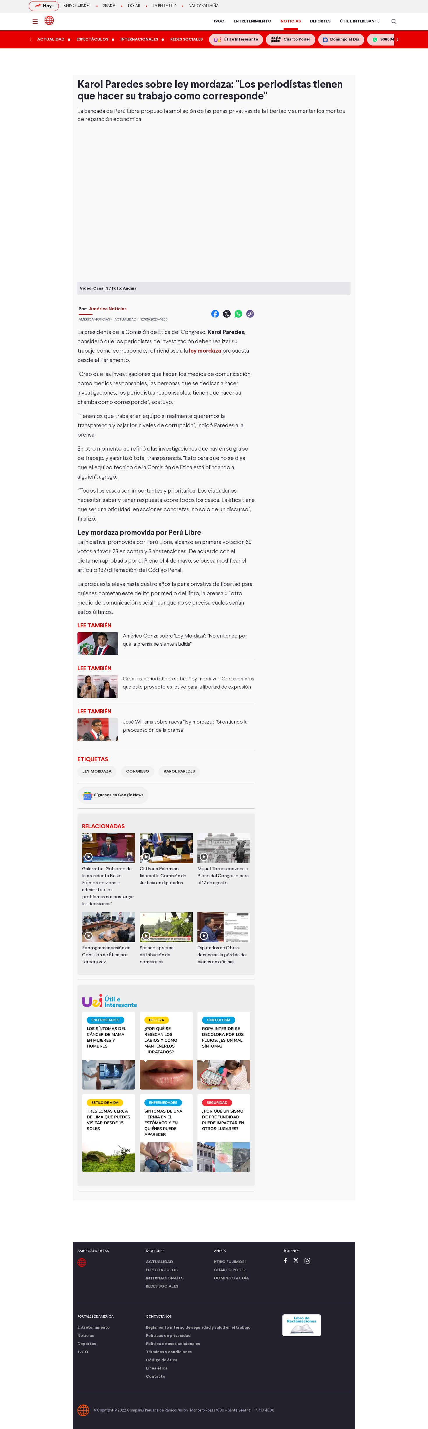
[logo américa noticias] (49, 20)
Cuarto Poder (230, 1270)
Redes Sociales (162, 1286)
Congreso (137, 771)
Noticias (85, 1336)
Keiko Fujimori (77, 6)
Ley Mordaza (97, 771)
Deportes (86, 1344)
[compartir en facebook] (215, 313)
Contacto (155, 1377)
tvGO (219, 21)
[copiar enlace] (250, 313)
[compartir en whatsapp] (238, 313)
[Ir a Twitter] (297, 1261)
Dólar (134, 6)
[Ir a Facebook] (286, 1261)
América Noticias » (95, 319)
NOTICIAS (291, 21)
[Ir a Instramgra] (309, 1261)
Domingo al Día (231, 1278)
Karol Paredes (179, 771)
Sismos (109, 6)
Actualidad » (126, 319)
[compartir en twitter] (226, 313)
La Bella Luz (164, 6)
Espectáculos (162, 1270)
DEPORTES (320, 21)
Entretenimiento (93, 1328)
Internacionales (164, 1278)
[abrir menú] (37, 21)
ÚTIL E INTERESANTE (359, 21)
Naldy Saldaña (204, 6)
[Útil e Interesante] (166, 1000)
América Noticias (108, 309)
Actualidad (159, 1262)
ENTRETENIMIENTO (252, 21)
